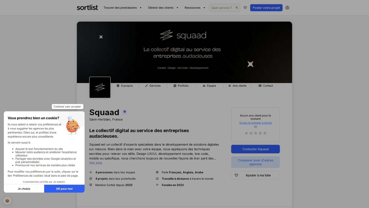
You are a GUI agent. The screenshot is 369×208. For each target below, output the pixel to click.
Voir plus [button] (95, 162)
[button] (121, 172)
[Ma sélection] (245, 8)
